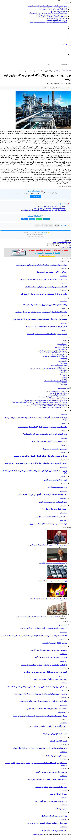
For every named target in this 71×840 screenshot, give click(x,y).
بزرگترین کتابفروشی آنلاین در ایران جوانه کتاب (53, 407)
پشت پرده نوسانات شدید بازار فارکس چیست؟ (53, 396)
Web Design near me (61, 347)
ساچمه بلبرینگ (62, 361)
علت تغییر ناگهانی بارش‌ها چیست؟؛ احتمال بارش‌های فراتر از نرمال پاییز (43, 210)
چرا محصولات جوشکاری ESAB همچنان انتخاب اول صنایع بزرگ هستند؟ (45, 405)
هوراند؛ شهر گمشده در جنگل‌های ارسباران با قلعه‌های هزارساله (48, 13)
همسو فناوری (63, 374)
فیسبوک (24, 219)
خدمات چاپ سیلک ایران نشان (58, 393)
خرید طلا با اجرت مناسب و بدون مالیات (55, 356)
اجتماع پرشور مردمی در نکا (59, 11)
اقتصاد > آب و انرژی (62, 70)
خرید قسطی (63, 358)
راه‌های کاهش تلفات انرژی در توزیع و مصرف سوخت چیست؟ (48, 22)
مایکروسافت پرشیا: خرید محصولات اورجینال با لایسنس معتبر (48, 368)
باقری (69, 242)
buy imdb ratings (62, 344)
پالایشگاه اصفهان (62, 242)
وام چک (65, 375)
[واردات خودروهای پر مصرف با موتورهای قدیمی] (57, 579)
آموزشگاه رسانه (62, 349)
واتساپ (39, 219)
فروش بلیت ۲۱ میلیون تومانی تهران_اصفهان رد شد (50, 208)
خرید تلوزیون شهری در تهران (58, 354)
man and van (63, 345)
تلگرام (46, 219)
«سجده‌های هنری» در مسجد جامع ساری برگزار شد (51, 15)
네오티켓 (64, 384)
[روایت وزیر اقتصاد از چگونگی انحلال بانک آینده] (57, 561)
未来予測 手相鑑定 (61, 383)
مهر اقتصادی (63, 370)
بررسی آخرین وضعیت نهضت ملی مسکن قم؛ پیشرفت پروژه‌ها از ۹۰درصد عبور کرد (42, 616)
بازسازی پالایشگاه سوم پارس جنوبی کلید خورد (51, 206)
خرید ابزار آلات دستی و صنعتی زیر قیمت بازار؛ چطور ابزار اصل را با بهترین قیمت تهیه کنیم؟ (39, 402)
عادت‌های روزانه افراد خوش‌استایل (56, 391)
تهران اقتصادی (37, 834)
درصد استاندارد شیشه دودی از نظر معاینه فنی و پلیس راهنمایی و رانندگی (45, 400)
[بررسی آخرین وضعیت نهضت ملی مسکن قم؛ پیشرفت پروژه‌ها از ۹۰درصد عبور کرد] (57, 614)
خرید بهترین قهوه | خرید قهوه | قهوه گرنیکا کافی (52, 351)
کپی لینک (50, 243)
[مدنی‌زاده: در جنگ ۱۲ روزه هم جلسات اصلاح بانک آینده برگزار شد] (57, 543)
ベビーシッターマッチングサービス (55, 381)
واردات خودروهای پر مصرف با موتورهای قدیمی (52, 9)
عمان (54, 242)
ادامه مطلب (35, 196)
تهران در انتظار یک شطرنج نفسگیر (56, 18)
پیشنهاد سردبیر (61, 388)
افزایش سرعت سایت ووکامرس (57, 398)
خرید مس (64, 359)
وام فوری (64, 377)
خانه (69, 70)
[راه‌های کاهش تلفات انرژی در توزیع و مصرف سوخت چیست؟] (57, 597)
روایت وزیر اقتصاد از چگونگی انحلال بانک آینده (53, 7)
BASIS (65, 340)
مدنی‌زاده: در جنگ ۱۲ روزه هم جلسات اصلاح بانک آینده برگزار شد (47, 6)
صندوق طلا (63, 363)
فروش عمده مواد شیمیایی (59, 365)
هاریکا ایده (64, 372)
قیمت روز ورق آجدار (61, 366)
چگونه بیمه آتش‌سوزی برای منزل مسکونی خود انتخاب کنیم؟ (49, 404)
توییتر (31, 219)
